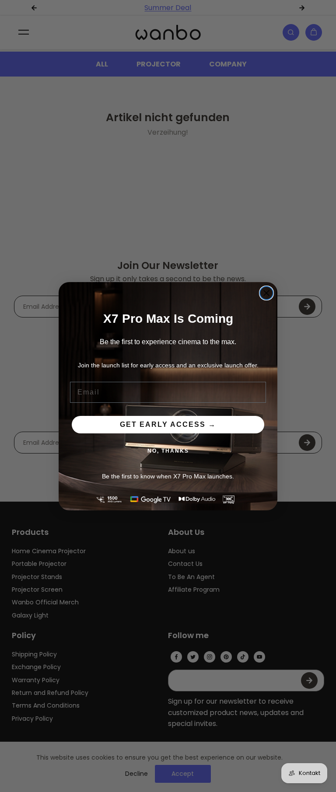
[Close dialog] (266, 293)
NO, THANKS (168, 451)
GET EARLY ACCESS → (168, 424)
